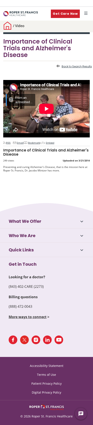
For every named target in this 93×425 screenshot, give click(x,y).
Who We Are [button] (22, 236)
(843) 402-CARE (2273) (26, 286)
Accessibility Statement (46, 366)
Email (19, 143)
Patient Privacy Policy (46, 383)
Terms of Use (46, 375)
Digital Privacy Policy (46, 392)
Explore (87, 13)
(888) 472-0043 (20, 306)
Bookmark (32, 143)
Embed (48, 143)
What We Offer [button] (25, 221)
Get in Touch (23, 264)
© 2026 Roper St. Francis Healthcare (46, 416)
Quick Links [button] (21, 250)
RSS (8, 143)
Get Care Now (65, 13)
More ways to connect (27, 316)
